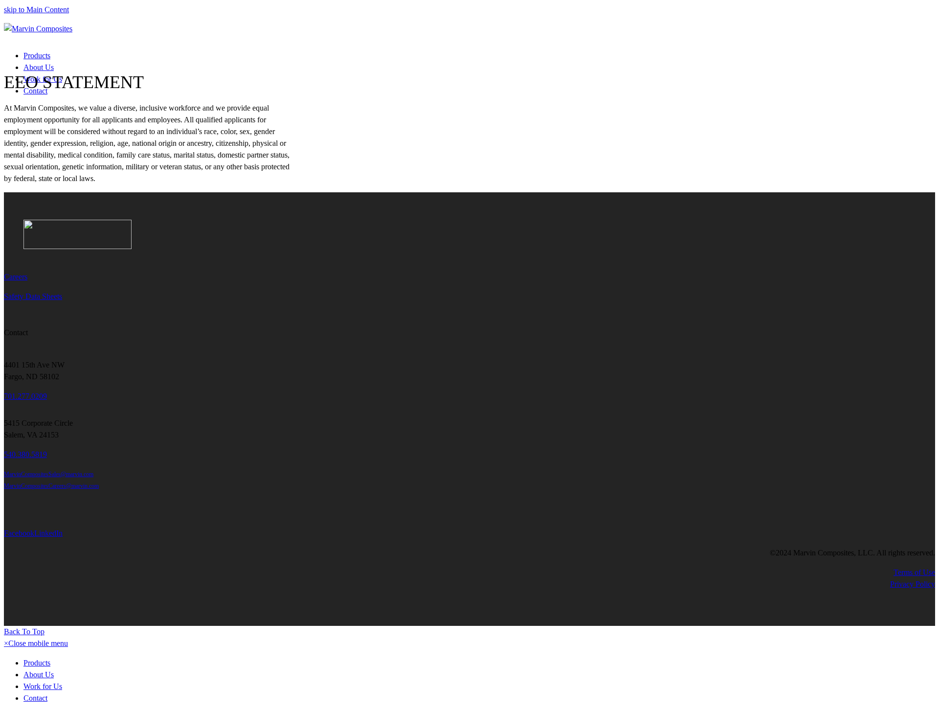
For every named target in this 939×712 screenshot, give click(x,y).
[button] (36, 643)
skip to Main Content (36, 9)
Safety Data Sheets (33, 296)
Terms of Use (914, 572)
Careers (15, 277)
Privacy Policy (912, 584)
